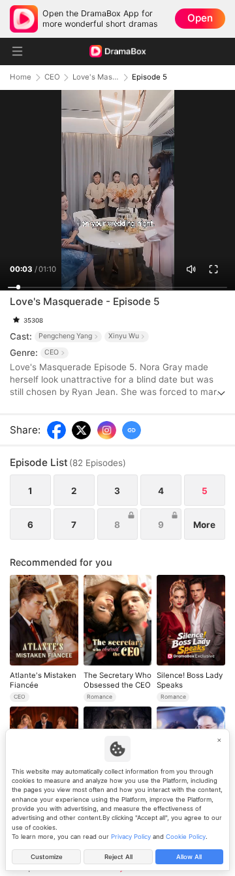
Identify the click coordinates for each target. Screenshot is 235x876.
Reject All (118, 856)
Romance (99, 697)
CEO (52, 77)
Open (200, 18)
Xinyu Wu (123, 336)
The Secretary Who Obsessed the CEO (117, 680)
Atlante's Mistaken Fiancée (43, 680)
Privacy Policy (131, 836)
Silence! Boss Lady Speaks (190, 680)
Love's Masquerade (95, 77)
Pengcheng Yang (65, 336)
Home (20, 77)
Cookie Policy (186, 836)
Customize (47, 856)
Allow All (189, 856)
